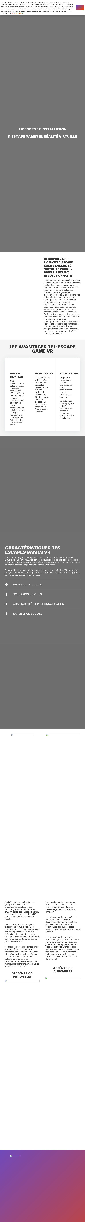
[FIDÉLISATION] (67, 366)
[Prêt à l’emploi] (17, 366)
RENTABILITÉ (44, 373)
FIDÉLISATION (69, 373)
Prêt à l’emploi (16, 375)
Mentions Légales (18, 13)
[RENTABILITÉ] (42, 366)
